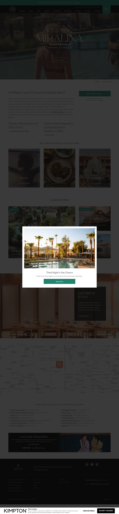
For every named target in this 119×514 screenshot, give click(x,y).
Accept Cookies (106, 510)
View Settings (88, 511)
